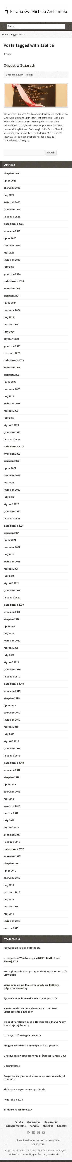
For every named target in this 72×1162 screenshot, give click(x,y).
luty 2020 (9, 655)
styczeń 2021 (11, 583)
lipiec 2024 (10, 302)
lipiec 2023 (10, 382)
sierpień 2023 (11, 374)
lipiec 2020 (10, 626)
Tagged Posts (18, 34)
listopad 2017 (12, 841)
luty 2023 (9, 418)
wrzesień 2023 (12, 367)
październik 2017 (14, 849)
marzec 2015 (11, 928)
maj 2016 (9, 899)
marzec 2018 (11, 813)
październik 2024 (14, 281)
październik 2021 (14, 525)
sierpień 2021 (11, 533)
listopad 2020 (12, 597)
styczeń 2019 (11, 741)
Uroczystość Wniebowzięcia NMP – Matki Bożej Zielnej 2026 (32, 959)
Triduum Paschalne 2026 (18, 1109)
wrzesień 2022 (12, 453)
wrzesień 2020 (12, 612)
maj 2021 (9, 554)
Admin (29, 74)
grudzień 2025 (12, 209)
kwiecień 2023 (12, 403)
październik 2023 (14, 360)
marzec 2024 (11, 324)
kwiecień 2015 (12, 921)
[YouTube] (43, 1132)
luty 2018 (9, 820)
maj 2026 (9, 195)
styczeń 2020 (11, 662)
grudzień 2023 (12, 346)
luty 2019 (9, 734)
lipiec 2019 (10, 705)
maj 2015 (9, 913)
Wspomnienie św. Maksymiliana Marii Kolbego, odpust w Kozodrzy (32, 986)
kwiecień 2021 (12, 561)
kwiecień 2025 (12, 259)
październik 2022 (14, 446)
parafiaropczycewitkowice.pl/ (48, 1154)
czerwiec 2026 (12, 187)
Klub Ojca (48, 1126)
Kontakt (62, 1126)
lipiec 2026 (10, 180)
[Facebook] (33, 1132)
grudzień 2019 (12, 669)
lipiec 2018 (10, 784)
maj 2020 (9, 633)
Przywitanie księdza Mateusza (22, 947)
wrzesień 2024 (12, 288)
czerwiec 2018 (12, 791)
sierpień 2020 (11, 619)
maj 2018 (9, 798)
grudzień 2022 (12, 432)
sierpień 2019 (11, 698)
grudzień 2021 (12, 511)
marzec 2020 (11, 647)
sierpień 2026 (11, 173)
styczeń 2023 (11, 425)
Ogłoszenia (50, 1122)
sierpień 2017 (11, 863)
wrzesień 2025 (12, 231)
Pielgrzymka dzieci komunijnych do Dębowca (31, 1045)
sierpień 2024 (11, 295)
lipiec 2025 (10, 238)
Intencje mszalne (16, 1126)
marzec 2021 (11, 568)
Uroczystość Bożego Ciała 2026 (22, 1035)
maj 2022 (9, 482)
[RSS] (29, 1132)
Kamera (34, 1126)
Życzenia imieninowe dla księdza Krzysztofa (30, 998)
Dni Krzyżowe (12, 1065)
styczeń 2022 (11, 504)
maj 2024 (9, 317)
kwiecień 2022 (12, 489)
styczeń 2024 (11, 338)
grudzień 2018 (12, 748)
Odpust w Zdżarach (19, 65)
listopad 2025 (12, 216)
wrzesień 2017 (12, 856)
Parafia (19, 1122)
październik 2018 (14, 762)
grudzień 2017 (12, 834)
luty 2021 (9, 576)
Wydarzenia (33, 1122)
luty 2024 (9, 331)
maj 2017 (9, 885)
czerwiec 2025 (12, 245)
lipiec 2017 (10, 870)
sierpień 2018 (11, 777)
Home (5, 34)
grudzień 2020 (12, 590)
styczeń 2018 (11, 827)
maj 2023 (9, 396)
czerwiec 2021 (12, 547)
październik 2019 (14, 683)
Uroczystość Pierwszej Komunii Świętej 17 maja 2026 (35, 1055)
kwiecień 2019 (12, 719)
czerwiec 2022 (12, 475)
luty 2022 (9, 497)
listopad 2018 (12, 755)
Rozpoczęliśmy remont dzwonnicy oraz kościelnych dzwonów (35, 1077)
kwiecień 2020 (12, 640)
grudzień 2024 (12, 274)
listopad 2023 (12, 353)
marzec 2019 (11, 726)
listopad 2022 (12, 439)
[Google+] (38, 1132)
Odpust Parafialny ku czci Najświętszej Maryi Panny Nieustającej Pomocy (35, 1023)
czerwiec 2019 (12, 712)
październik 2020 (14, 604)
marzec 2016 (11, 906)
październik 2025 (14, 223)
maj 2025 (9, 252)
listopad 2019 (12, 676)
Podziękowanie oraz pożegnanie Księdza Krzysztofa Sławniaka (35, 973)
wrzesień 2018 (12, 770)
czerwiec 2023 (12, 389)
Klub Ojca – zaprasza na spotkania (24, 1089)
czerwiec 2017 (12, 877)
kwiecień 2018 (12, 806)
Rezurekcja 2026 (13, 1099)
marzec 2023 (11, 410)
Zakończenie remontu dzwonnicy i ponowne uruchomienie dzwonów (30, 1010)
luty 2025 (9, 266)
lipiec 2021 (10, 540)
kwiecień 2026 (12, 202)
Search (51, 152)
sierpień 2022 (11, 461)
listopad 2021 (12, 518)
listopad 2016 (12, 892)
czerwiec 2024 (12, 310)
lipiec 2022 (10, 468)
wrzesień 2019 (12, 691)
